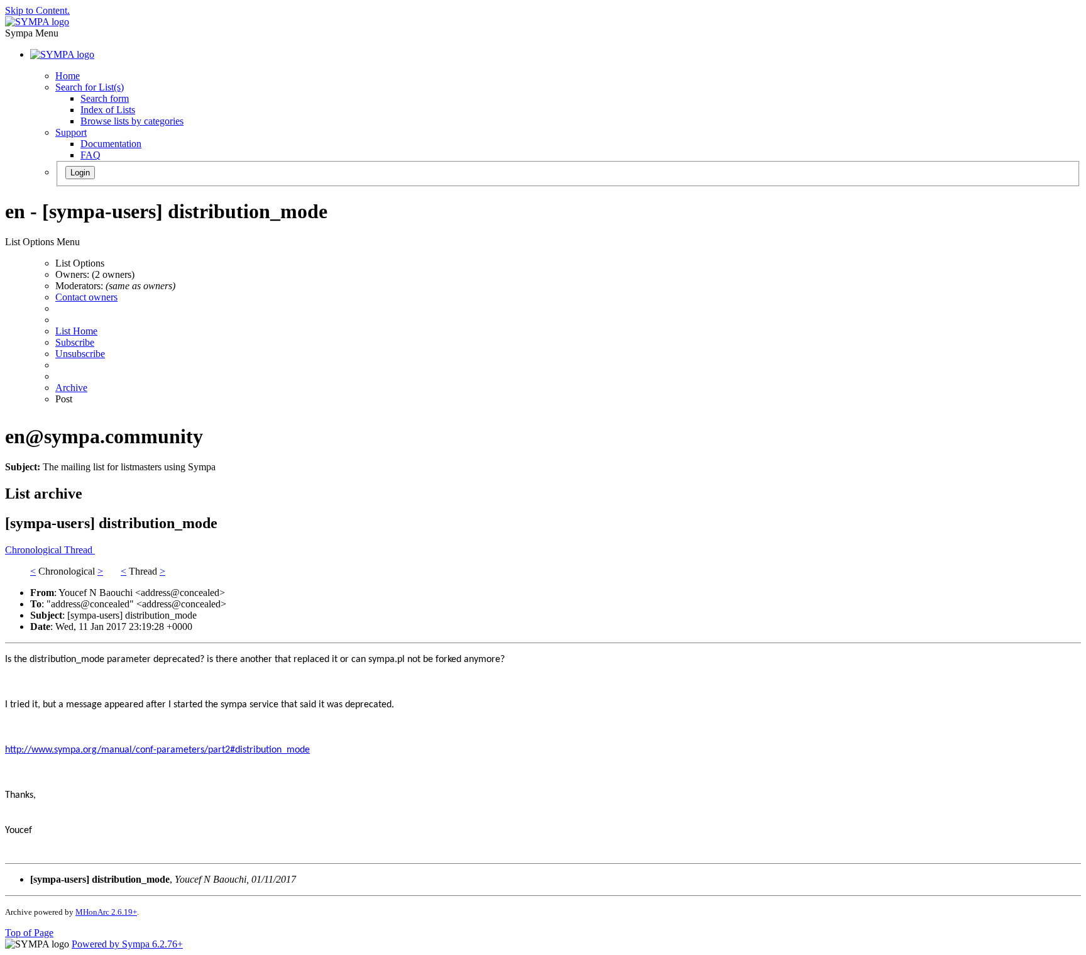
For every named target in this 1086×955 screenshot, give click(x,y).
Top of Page (29, 932)
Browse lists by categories (132, 121)
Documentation (110, 143)
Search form (104, 98)
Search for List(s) (89, 87)
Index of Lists (107, 109)
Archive (71, 387)
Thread (79, 549)
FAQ (90, 155)
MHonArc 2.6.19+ (106, 912)
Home (67, 75)
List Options (79, 263)
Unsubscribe (80, 353)
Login (80, 172)
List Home (76, 331)
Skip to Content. (37, 10)
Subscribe (74, 342)
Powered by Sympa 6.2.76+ (127, 944)
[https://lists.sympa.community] (37, 21)
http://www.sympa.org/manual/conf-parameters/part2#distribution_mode (157, 750)
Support (71, 132)
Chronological (34, 549)
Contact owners (86, 297)
